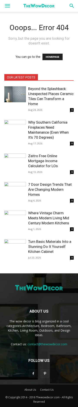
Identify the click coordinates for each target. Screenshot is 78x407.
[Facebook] (33, 373)
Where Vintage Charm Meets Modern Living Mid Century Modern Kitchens (48, 218)
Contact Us (47, 390)
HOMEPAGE (52, 56)
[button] (7, 6)
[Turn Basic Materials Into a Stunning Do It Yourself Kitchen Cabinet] (15, 247)
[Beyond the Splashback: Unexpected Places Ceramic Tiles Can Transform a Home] (15, 94)
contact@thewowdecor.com (47, 344)
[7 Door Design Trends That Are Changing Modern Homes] (15, 190)
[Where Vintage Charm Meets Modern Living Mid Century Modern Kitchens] (15, 218)
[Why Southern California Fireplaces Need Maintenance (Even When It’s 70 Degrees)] (15, 128)
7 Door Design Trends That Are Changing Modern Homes (50, 189)
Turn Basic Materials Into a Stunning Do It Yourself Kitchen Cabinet (49, 246)
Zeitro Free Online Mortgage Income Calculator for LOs (43, 161)
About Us (30, 390)
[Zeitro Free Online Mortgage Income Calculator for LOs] (15, 161)
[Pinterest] (45, 373)
